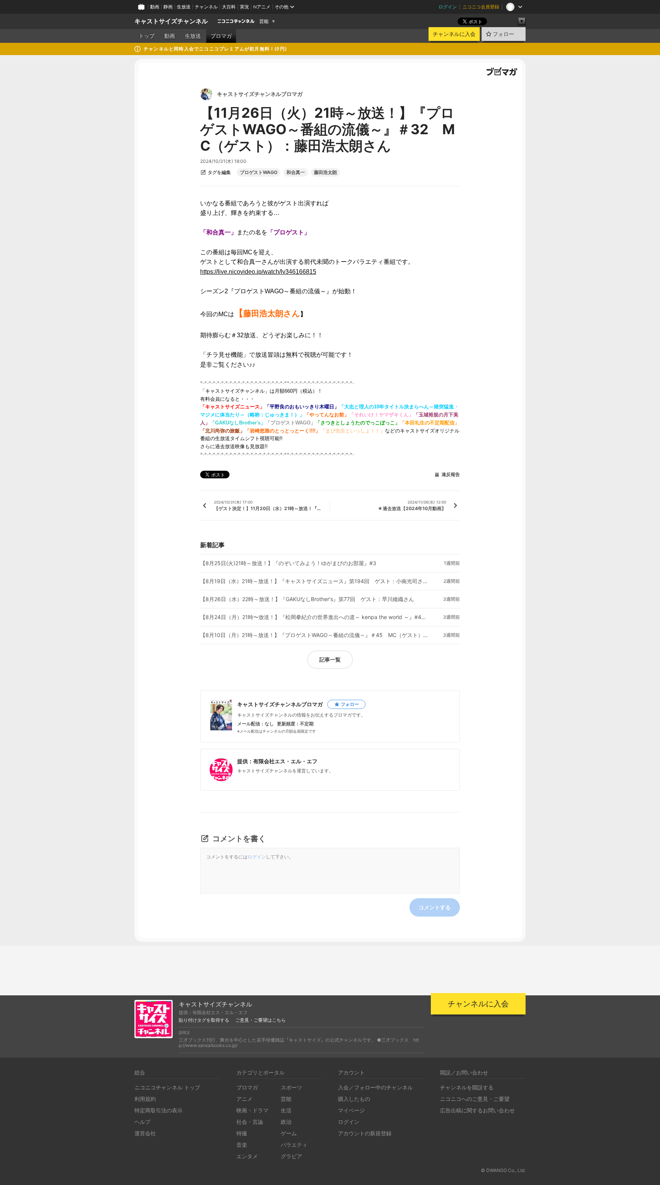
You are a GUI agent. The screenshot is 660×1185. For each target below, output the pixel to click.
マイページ (351, 1110)
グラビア (291, 1156)
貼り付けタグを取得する (204, 1020)
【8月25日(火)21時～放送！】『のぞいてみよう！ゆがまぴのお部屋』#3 (288, 563)
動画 (154, 7)
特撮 (241, 1133)
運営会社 (145, 1133)
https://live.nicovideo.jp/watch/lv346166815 (258, 271)
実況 (244, 7)
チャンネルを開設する (466, 1087)
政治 (286, 1121)
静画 (168, 7)
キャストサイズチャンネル (171, 21)
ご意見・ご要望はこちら (260, 1020)
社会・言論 (249, 1121)
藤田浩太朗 (325, 172)
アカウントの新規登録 (364, 1133)
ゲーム (289, 1133)
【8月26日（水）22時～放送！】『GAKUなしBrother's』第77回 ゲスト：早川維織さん (307, 599)
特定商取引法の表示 (158, 1110)
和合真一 (295, 172)
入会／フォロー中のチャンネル (375, 1087)
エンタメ (247, 1156)
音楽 (241, 1144)
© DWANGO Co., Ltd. (503, 1170)
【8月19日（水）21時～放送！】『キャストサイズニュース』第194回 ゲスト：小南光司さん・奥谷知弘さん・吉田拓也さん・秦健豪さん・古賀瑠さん (314, 581)
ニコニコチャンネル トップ (167, 1087)
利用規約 (145, 1099)
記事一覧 (330, 659)
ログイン (447, 7)
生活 (286, 1110)
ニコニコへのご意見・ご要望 (475, 1099)
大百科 (229, 7)
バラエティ (294, 1144)
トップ (147, 36)
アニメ (244, 1099)
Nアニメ (261, 7)
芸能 (264, 21)
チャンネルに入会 (454, 34)
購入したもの (354, 1099)
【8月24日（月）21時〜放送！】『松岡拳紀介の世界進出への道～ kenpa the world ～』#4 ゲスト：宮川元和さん (314, 617)
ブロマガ (221, 36)
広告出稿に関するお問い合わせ (477, 1110)
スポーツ (291, 1087)
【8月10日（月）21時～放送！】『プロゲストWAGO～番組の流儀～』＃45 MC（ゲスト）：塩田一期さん (314, 635)
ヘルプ (142, 1121)
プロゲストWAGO (258, 172)
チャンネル (206, 7)
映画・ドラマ (252, 1110)
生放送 (184, 7)
